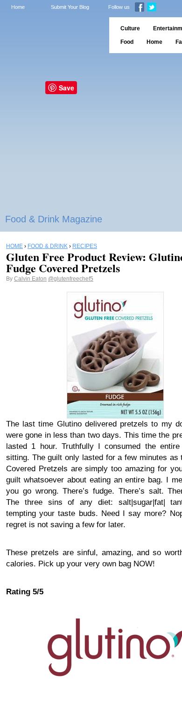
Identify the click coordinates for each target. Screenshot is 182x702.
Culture (130, 28)
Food (126, 42)
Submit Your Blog (70, 7)
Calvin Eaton (30, 278)
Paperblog (51, 35)
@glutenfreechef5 (70, 278)
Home (18, 7)
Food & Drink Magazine (53, 219)
